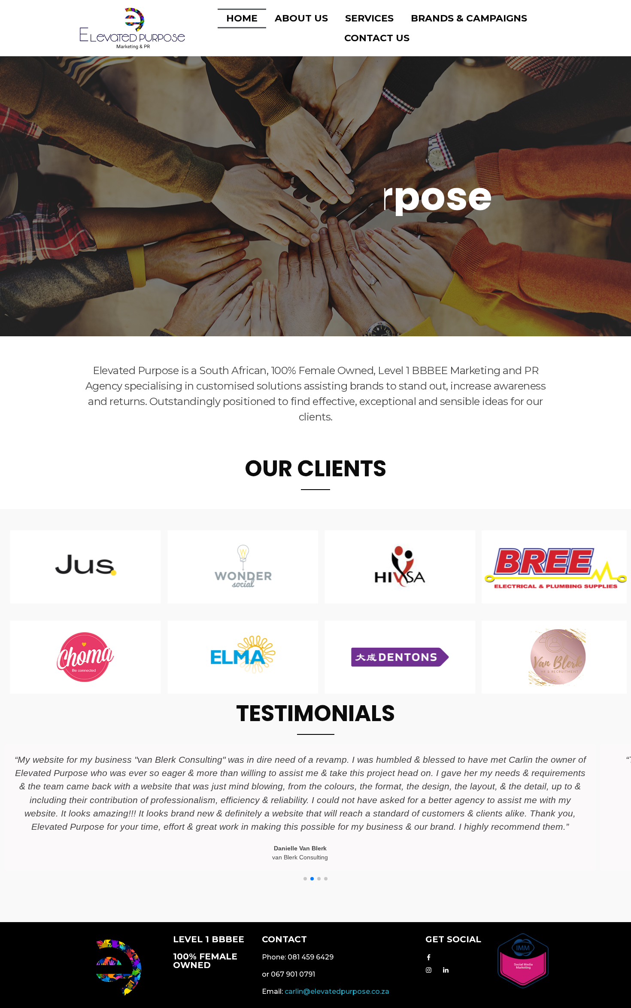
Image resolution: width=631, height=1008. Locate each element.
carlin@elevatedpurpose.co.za (339, 991)
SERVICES (369, 18)
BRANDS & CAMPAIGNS (469, 18)
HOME (242, 18)
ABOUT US (301, 18)
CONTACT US (377, 38)
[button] (305, 878)
